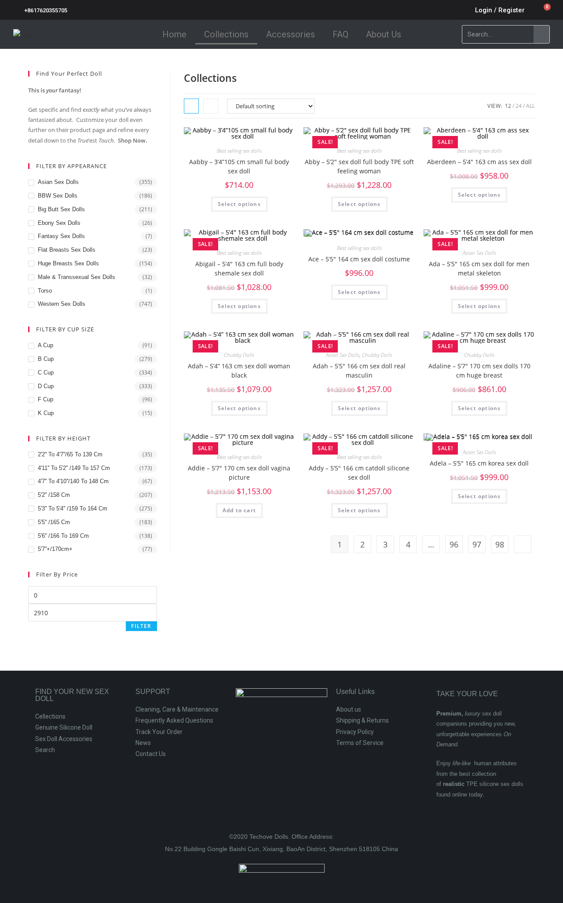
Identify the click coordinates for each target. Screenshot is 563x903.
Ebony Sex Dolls (59, 223)
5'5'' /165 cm (54, 522)
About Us (383, 34)
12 (508, 106)
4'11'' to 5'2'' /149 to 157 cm (74, 468)
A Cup (45, 345)
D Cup (46, 386)
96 (454, 544)
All (530, 106)
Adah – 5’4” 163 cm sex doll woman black (239, 370)
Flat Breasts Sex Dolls (66, 249)
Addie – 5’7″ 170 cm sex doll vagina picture (239, 472)
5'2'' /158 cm (54, 495)
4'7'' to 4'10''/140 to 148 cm (73, 481)
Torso (45, 290)
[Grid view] (191, 106)
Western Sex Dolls (61, 304)
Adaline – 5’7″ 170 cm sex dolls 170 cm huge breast (479, 370)
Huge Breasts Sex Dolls (68, 263)
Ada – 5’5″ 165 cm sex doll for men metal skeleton (479, 268)
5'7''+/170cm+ (55, 549)
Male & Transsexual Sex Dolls (76, 277)
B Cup (46, 359)
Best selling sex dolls (239, 150)
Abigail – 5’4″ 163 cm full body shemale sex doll (239, 268)
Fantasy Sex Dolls (61, 236)
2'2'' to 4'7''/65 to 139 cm (70, 454)
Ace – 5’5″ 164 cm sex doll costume (359, 259)
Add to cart (239, 510)
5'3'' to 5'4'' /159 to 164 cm (72, 508)
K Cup (46, 413)
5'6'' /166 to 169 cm (63, 535)
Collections (226, 34)
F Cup (45, 399)
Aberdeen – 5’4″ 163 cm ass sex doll (479, 162)
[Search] (541, 34)
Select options (239, 204)
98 (499, 544)
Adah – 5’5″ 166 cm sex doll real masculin (359, 370)
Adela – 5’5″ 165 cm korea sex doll (479, 463)
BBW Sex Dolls (57, 195)
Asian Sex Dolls (479, 253)
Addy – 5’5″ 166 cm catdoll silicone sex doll (359, 472)
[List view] (210, 106)
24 (518, 106)
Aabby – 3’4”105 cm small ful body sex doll (239, 166)
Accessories (290, 34)
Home (174, 34)
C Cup (46, 372)
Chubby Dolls (239, 355)
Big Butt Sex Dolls (61, 209)
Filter (141, 626)
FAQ (340, 34)
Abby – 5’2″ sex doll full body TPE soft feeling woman (359, 166)
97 (476, 544)
